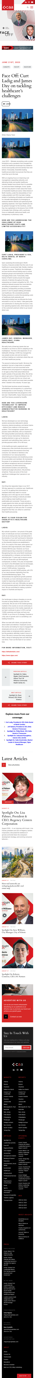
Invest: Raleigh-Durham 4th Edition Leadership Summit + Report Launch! (24, 1177)
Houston (6, 1099)
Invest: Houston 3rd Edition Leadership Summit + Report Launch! (24, 1186)
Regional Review (8, 1148)
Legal (5, 1178)
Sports (6, 1188)
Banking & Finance (9, 1158)
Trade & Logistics (9, 1197)
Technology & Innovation (7, 1191)
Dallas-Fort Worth (9, 1089)
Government (7, 1168)
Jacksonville (7, 1101)
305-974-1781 (8, 1317)
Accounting (7, 1153)
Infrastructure (8, 1173)
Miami (5, 1104)
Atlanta (6, 1081)
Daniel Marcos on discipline (23, 1220)
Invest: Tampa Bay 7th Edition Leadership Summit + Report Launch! (24, 1161)
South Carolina (8, 1127)
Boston (6, 1084)
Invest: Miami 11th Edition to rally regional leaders (9, 1253)
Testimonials (7, 1357)
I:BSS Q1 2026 (22, 1202)
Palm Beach (7, 1114)
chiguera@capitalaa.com (11, 1315)
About (5, 1351)
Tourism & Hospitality (10, 1195)
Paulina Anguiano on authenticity (24, 1228)
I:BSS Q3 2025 (22, 1208)
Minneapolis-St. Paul (10, 1107)
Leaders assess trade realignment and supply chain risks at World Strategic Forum (10, 1300)
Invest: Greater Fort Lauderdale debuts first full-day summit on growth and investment (9, 1271)
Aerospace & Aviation (10, 1156)
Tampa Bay (7, 1130)
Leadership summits (9, 1143)
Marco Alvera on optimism (23, 1224)
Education (7, 1161)
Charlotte (6, 67)
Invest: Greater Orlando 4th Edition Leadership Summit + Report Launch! (24, 1145)
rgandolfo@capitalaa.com (11, 1329)
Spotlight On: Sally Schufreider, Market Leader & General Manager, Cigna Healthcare (19, 742)
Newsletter (7, 1362)
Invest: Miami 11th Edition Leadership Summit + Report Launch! (23, 1153)
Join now (26, 1047)
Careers (6, 1359)
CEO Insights (7, 1150)
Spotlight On (7, 1140)
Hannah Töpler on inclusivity (23, 1233)
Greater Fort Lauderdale (7, 1093)
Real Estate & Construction (7, 1182)
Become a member (9, 1364)
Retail (5, 1185)
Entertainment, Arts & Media (10, 1164)
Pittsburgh (7, 1120)
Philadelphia (7, 1117)
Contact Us (7, 1354)
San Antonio (7, 1125)
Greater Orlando (8, 1096)
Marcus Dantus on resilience (23, 1237)
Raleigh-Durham (8, 1122)
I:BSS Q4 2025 (22, 1205)
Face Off (16, 67)
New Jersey (7, 1112)
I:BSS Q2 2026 (22, 1200)
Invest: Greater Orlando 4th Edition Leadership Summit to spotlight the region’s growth (10, 1261)
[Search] (27, 7)
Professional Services (10, 1176)
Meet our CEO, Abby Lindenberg (13, 1367)
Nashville (6, 1109)
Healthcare (27, 67)
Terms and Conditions (21, 1051)
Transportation (8, 1200)
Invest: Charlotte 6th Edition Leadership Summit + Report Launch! (24, 1169)
